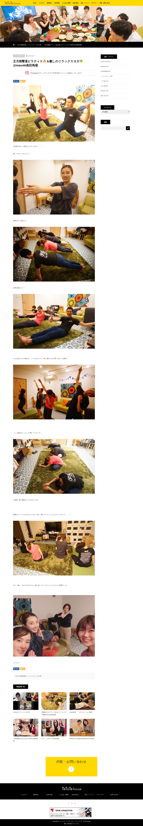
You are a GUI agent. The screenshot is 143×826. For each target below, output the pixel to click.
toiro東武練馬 (104, 71)
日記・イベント (85, 3)
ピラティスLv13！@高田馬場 (50, 738)
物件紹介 (49, 3)
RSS (74, 802)
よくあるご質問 (66, 3)
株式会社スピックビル (73, 823)
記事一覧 (103, 95)
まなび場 (38, 45)
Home (34, 3)
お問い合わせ (114, 794)
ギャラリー (94, 3)
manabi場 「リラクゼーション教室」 (82, 712)
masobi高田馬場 (21, 45)
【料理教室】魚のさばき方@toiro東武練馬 (25, 740)
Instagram (71, 802)
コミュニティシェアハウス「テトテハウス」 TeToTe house (75, 821)
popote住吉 (104, 66)
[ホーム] (13, 42)
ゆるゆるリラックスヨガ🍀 (21, 712)
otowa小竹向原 (105, 61)
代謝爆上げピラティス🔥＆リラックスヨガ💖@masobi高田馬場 (53, 713)
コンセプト (42, 3)
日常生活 (103, 91)
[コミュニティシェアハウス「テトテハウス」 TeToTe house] (4, 3)
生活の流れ (76, 3)
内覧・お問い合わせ (105, 3)
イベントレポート (31, 45)
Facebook (68, 802)
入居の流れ (57, 3)
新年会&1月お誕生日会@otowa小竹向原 (82, 738)
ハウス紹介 (104, 81)
